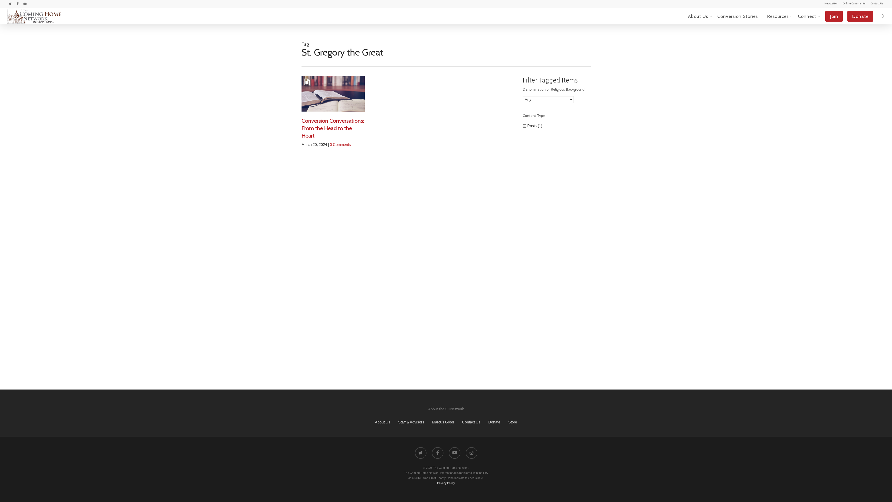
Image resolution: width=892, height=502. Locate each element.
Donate (494, 422)
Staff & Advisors (411, 422)
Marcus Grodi (443, 422)
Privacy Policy (446, 483)
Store (512, 422)
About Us (382, 422)
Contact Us (471, 422)
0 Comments (340, 145)
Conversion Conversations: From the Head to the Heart (333, 128)
